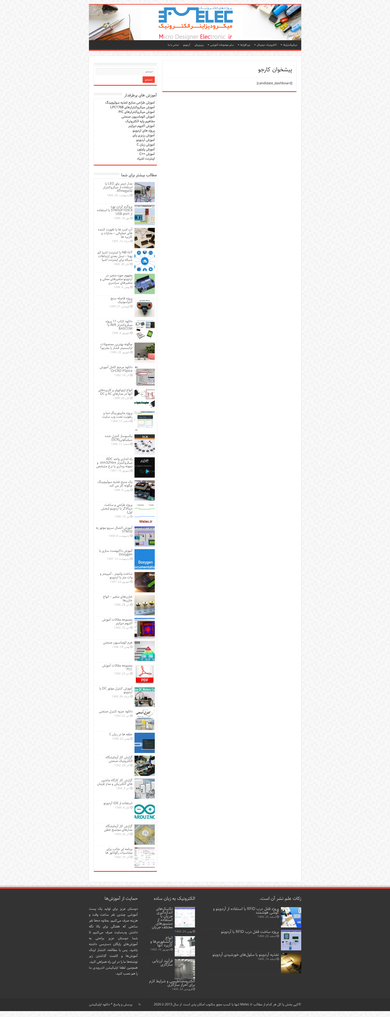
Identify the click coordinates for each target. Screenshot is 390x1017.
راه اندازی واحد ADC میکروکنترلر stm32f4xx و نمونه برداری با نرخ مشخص (114, 462)
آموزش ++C (147, 154)
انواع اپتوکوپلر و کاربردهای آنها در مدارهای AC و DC (115, 392)
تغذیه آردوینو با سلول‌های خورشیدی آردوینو (245, 954)
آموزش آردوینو (145, 140)
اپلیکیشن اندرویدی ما (103, 968)
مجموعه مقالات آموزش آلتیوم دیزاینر (117, 621)
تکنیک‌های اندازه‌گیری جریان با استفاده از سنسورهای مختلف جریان (162, 918)
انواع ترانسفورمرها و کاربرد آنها (161, 942)
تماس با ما (173, 45)
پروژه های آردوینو (144, 131)
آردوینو (186, 45)
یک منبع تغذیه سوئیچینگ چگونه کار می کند (115, 484)
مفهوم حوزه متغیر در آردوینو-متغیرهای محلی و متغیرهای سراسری (116, 279)
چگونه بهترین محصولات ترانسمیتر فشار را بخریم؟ (116, 346)
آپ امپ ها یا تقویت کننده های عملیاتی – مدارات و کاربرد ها (115, 233)
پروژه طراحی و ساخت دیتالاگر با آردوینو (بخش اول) (116, 508)
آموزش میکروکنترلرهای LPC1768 (132, 107)
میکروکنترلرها (290, 45)
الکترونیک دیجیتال (267, 45)
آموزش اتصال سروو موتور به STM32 (114, 529)
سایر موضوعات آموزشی (222, 45)
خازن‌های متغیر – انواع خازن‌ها (117, 598)
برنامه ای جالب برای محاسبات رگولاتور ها (118, 851)
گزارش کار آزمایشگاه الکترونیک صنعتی (119, 759)
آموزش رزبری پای (143, 135)
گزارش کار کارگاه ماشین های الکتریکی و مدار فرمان (114, 782)
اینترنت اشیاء (146, 159)
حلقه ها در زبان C (120, 734)
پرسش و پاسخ (122, 1004)
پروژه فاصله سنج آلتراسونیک (121, 300)
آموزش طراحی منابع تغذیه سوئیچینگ (130, 103)
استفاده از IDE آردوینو (118, 803)
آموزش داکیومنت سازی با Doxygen (115, 552)
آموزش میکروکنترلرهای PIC (136, 112)
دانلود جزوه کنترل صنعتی (115, 711)
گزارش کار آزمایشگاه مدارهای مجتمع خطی (118, 828)
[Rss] (139, 1004)
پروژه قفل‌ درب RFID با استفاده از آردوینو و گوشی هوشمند (246, 911)
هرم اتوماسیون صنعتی (117, 643)
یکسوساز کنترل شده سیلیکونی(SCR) (118, 438)
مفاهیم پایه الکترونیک (140, 121)
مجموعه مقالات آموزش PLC (117, 667)
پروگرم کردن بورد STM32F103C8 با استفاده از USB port (114, 210)
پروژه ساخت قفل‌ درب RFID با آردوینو (250, 931)
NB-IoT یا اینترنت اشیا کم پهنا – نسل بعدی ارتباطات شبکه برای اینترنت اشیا (115, 256)
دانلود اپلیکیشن (99, 1004)
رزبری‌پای (199, 45)
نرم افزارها (245, 45)
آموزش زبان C (146, 145)
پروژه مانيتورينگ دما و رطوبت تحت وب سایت (117, 415)
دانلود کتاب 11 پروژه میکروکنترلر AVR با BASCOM (119, 325)
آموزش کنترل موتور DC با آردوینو (115, 690)
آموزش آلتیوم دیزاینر (141, 126)
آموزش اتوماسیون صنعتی (138, 117)
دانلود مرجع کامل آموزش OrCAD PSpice (116, 369)
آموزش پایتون (146, 149)
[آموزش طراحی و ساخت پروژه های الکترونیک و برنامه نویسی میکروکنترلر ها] (195, 22)
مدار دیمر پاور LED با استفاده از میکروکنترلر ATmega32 (117, 187)
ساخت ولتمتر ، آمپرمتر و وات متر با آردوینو (116, 575)
